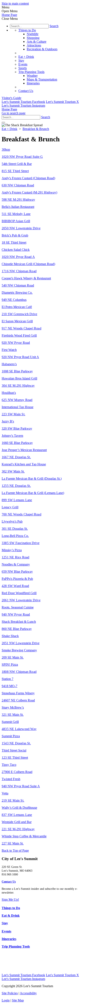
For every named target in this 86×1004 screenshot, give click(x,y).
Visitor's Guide (11, 98)
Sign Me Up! (10, 899)
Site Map (18, 1000)
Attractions (34, 45)
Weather (32, 75)
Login (6, 1000)
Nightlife (32, 34)
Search (53, 26)
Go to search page (13, 113)
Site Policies (10, 993)
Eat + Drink (26, 56)
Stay (21, 60)
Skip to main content (15, 3)
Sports (22, 68)
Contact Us (25, 91)
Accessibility (28, 993)
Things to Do (27, 30)
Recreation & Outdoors (42, 49)
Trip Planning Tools (31, 72)
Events (22, 64)
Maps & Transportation (42, 79)
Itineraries (33, 83)
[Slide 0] (3, 122)
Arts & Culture (36, 41)
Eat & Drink (11, 915)
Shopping (33, 38)
